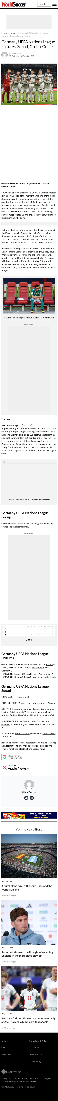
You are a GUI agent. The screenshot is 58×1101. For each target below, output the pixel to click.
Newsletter (44, 4)
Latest (13, 33)
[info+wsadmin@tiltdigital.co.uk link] (26, 798)
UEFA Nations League (12, 251)
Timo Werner (49, 733)
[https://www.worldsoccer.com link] (32, 798)
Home (4, 33)
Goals (3, 1047)
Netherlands (41, 254)
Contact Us (34, 1047)
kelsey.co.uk (29, 1087)
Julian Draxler (37, 721)
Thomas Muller (22, 733)
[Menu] (54, 4)
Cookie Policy (35, 1061)
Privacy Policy (35, 1054)
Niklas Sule (35, 715)
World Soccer (15, 53)
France (24, 254)
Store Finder (6, 1054)
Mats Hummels (16, 712)
